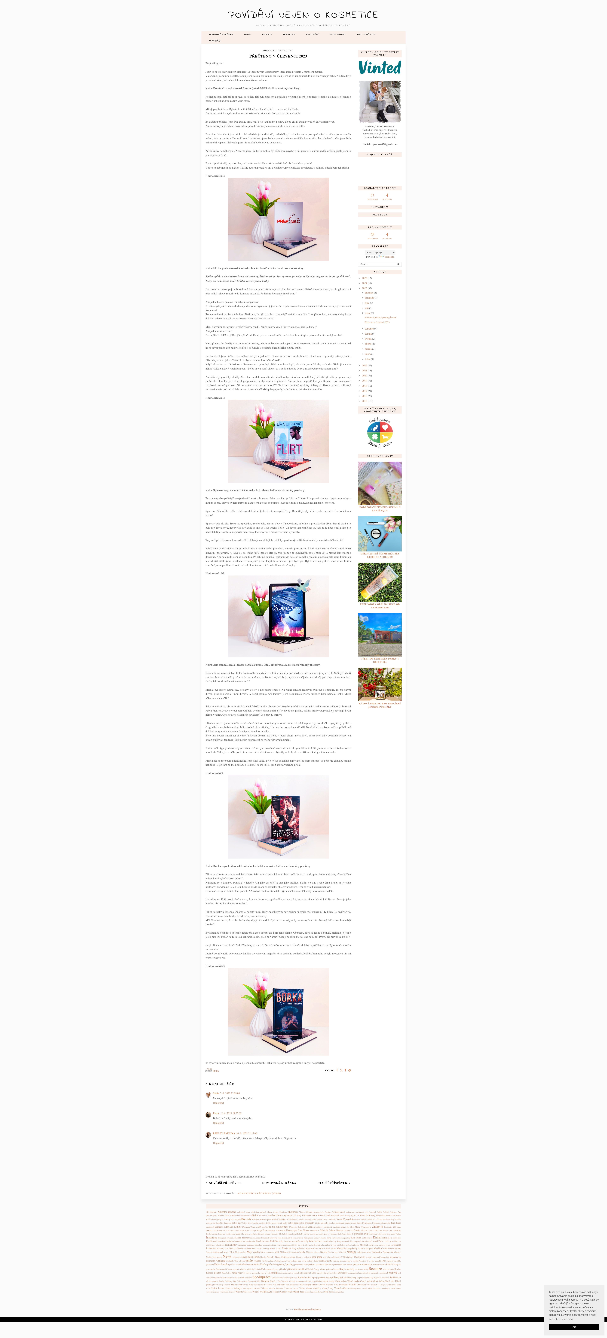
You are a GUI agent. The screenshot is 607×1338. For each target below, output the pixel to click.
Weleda (239, 1291)
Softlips (229, 1277)
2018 (364, 385)
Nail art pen (333, 1252)
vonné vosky (396, 1288)
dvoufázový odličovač (323, 1226)
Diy (259, 1226)
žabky (336, 1291)
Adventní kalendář (227, 1211)
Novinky (270, 1256)
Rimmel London (213, 1272)
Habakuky (397, 1230)
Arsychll (372, 1212)
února (368, 353)
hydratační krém (361, 1233)
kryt (335, 1241)
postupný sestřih (379, 1264)
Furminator (314, 1230)
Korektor (260, 1241)
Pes (384, 1260)
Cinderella (369, 1219)
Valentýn (238, 1288)
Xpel (270, 1291)
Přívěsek (309, 1269)
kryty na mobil (343, 1241)
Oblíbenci (285, 1256)
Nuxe (277, 1256)
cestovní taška (359, 1219)
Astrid (386, 1211)
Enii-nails (388, 1226)
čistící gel (236, 1222)
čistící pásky (282, 1222)
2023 (364, 288)
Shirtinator (342, 1272)
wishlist (264, 1291)
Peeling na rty (325, 1260)
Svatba (221, 1281)
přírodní (282, 1269)
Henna (267, 1233)
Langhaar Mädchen (254, 1244)
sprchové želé (323, 1277)
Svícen (240, 1281)
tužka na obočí (318, 1284)
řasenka (275, 1272)
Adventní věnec (243, 1212)
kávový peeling (344, 1237)
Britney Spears (266, 1219)
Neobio (209, 1257)
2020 (364, 375)
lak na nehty (231, 1244)
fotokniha (271, 1230)
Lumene (382, 1244)
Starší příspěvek (332, 1183)
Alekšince (283, 1212)
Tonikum (281, 1284)
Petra (216, 1113)
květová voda (365, 1241)
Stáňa (216, 1093)
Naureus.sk (388, 1251)
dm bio (265, 1226)
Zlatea (320, 1291)
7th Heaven (211, 1211)
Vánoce (264, 1288)
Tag (279, 1281)
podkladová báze (301, 1264)
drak (299, 1226)
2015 (364, 401)
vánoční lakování (276, 1288)
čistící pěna (293, 1222)
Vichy (302, 1288)
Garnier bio (348, 1230)
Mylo (308, 1252)
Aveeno (221, 1215)
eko (347, 1226)
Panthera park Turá (282, 1260)
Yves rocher (293, 1291)
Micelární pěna (367, 1248)
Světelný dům (230, 1281)
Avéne (226, 1215)
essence (209, 1230)
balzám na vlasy (294, 1215)
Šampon (265, 1281)
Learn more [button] (567, 1319)
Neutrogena (217, 1257)
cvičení (209, 1222)
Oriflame (220, 1260)
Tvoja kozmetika (341, 1284)
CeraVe (339, 1219)
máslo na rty (303, 1248)
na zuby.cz (315, 1252)
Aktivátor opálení (258, 1212)
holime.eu (314, 1233)
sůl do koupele (212, 1281)
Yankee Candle (280, 1291)
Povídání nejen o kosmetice (303, 15)
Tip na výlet (236, 1284)
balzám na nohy (265, 1215)
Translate (389, 256)
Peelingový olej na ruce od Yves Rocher (380, 605)
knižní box (396, 1237)
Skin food (366, 1272)
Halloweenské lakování (215, 1233)
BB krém (340, 1215)
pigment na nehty (393, 1260)
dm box (272, 1226)
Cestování (312, 34)
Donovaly (293, 1226)
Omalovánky (359, 1256)
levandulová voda (329, 1244)
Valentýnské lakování (252, 1288)
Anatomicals (318, 1212)
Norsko (263, 1257)
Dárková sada (350, 1222)
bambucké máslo (309, 1215)
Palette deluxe (268, 1260)
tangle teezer (328, 1281)
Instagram (222, 1237)
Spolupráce (261, 1276)
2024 (364, 283)
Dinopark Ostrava (249, 1226)
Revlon (397, 1269)
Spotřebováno (304, 1277)
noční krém (253, 1256)
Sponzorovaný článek (280, 1277)
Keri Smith (356, 1237)
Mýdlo (302, 1251)
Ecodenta (336, 1226)
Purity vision (319, 1269)
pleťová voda (234, 1264)
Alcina (275, 1212)
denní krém (396, 1222)
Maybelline (342, 1248)
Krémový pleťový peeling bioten (380, 317)
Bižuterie (210, 1219)
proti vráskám (240, 1269)
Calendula (281, 1219)
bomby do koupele (232, 1219)
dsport (304, 1226)
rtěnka (234, 1272)
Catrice (324, 1219)
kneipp (369, 1237)
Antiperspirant (338, 1211)
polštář (349, 1264)
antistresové (351, 1212)
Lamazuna (242, 1244)
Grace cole (387, 1230)
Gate (370, 1230)
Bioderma (380, 1215)
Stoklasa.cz (395, 1277)
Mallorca (232, 1248)
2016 (364, 395)
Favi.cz (233, 1230)
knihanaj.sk (386, 1237)
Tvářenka (329, 1284)
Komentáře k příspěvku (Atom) (259, 1193)
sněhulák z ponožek (379, 1272)
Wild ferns (247, 1291)
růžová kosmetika (253, 1272)
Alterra (302, 1212)
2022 (364, 365)
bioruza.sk (390, 1215)
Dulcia (310, 1226)
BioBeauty (370, 1215)
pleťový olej (272, 1264)
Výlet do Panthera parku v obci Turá (380, 660)
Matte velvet (330, 1248)
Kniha (216, 1071)
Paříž (316, 1260)
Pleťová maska (221, 1264)
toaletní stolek (259, 1284)
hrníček (334, 1233)
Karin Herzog (332, 1237)
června (368, 333)
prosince (369, 292)
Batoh (333, 1215)
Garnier (339, 1230)
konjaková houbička (226, 1241)
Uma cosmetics (372, 1284)
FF (251, 1230)
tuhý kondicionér (292, 1284)
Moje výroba (253, 1251)
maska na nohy (263, 1248)
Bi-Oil (356, 1215)
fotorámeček (281, 1230)
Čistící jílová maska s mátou (253, 1222)
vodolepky (385, 1288)
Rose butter (226, 1272)
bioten (398, 1215)
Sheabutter (332, 1272)
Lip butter (341, 1244)
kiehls (364, 1237)
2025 (364, 278)
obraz (292, 1256)
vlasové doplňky (313, 1288)
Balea (255, 1215)
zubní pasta (328, 1291)
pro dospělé (210, 1269)
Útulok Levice (217, 1288)
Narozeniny (377, 1251)
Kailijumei (308, 1237)
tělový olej (389, 1281)
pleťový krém (260, 1264)
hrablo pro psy (324, 1233)
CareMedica (292, 1219)
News (247, 34)
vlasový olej (327, 1288)
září (367, 307)
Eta (215, 1230)
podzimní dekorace (324, 1264)
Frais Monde (303, 1230)
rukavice (241, 1272)
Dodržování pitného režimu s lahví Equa (380, 509)
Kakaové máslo (319, 1237)
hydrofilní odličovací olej (379, 1233)
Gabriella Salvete (327, 1230)
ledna (367, 359)
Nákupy (351, 1252)
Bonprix (246, 1219)
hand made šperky (233, 1233)
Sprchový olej (349, 1277)
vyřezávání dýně (226, 1291)
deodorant (210, 1226)
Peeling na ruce (339, 1260)
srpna (367, 313)
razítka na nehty (361, 1269)
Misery (226, 1252)
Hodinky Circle (302, 1233)
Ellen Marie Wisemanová (360, 1226)
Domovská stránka (221, 34)
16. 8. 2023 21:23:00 (231, 1113)
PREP (389, 1264)
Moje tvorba (337, 34)
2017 (364, 390)
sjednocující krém (355, 1272)
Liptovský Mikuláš (359, 1244)
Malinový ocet (223, 1248)
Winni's (255, 1291)
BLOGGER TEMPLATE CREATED (299, 1319)
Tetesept (226, 1284)
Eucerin (220, 1230)
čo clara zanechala (336, 1222)
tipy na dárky (247, 1284)
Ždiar (341, 1291)
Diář (226, 1226)
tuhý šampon (305, 1284)
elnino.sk (377, 1226)
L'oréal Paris (377, 1241)
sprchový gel (336, 1277)
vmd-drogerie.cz (354, 1288)
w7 (234, 1291)
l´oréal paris (389, 1241)
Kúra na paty (354, 1241)
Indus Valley (396, 1233)
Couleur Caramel (382, 1219)
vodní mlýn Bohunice (371, 1288)
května (368, 338)
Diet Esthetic (235, 1226)
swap (245, 1281)
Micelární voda (380, 1248)
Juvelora (299, 1237)
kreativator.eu (289, 1241)
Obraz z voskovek (303, 1257)
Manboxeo (241, 1248)
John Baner (282, 1237)
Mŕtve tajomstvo (267, 1252)
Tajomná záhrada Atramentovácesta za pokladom (301, 1281)
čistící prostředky (306, 1222)
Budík (274, 1219)
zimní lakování (311, 1291)
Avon (232, 1215)
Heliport (261, 1233)
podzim (311, 1264)
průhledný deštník (254, 1269)
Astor (379, 1211)
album (269, 1212)
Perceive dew (364, 1260)
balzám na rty (279, 1215)
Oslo (236, 1260)
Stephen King (367, 1277)
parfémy (310, 1260)
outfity (249, 1260)
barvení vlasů (324, 1215)
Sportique (293, 1277)
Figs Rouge (257, 1230)
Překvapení (266, 1269)
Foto (265, 1230)
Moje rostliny (240, 1252)
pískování (210, 1264)
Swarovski (252, 1281)
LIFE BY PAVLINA (224, 1133)
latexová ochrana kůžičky (287, 1244)
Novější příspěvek (225, 1183)
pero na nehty (376, 1260)
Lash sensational (269, 1244)
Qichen (336, 1269)
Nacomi (323, 1251)
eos (394, 1226)
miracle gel (218, 1251)
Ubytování (361, 1284)
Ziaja (302, 1291)
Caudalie (331, 1219)
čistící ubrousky (321, 1222)
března (368, 348)
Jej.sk (252, 1237)
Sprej (314, 1277)
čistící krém (271, 1222)
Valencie (229, 1288)
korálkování (250, 1241)
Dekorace (376, 1222)
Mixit (232, 1252)
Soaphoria (392, 1272)
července (369, 328)
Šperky (273, 1281)
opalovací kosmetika (380, 1257)
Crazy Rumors (395, 1219)
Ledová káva (316, 1244)
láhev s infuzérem (216, 1244)
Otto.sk (242, 1260)
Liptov (348, 1244)
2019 (364, 380)
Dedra (359, 1222)
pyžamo (329, 1269)
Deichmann (366, 1222)
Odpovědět (218, 1102)
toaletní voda (271, 1284)
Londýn (370, 1244)
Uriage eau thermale (388, 1284)
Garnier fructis (360, 1230)
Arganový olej (362, 1212)
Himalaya (292, 1233)
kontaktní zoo (239, 1241)
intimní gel (231, 1237)
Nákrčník (342, 1252)
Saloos (313, 1272)
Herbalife (275, 1233)
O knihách (215, 40)
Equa (399, 1226)
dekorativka (385, 1222)
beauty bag (349, 1215)
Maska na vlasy (289, 1248)
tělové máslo (340, 1281)
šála (259, 1281)
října (367, 302)
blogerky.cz (219, 1219)
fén (237, 1230)
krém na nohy (302, 1241)
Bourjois (255, 1219)
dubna (368, 343)
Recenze (267, 34)
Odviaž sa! (348, 1256)
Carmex (301, 1219)
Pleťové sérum (246, 1264)
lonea (376, 1244)
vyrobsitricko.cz (212, 1291)
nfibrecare (237, 1257)
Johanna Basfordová (269, 1237)
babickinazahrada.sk (243, 1215)
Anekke (328, 1212)
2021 (364, 370)
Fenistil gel (244, 1230)
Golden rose (377, 1230)
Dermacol (219, 1226)
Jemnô (258, 1237)
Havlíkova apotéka (249, 1233)
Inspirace (289, 34)
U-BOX (352, 1284)
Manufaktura (251, 1248)
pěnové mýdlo (352, 1260)
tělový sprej (218, 1284)
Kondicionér (211, 1241)
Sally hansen (304, 1272)
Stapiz (359, 1277)
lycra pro (389, 1244)
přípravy (275, 1269)
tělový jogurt (366, 1281)
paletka (257, 1260)
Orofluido (230, 1260)
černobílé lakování (223, 1222)
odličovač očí (337, 1257)
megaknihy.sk (353, 1248)
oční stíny (327, 1257)
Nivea (244, 1256)
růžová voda (265, 1272)
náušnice (397, 1252)
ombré (368, 1257)
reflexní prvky (388, 1269)
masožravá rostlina (317, 1248)
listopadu (369, 297)
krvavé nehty (328, 1241)
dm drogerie (282, 1226)
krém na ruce (315, 1241)
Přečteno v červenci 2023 (377, 322)
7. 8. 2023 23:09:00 (230, 1093)
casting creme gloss (313, 1219)
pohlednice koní (339, 1264)
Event (226, 1230)
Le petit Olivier (304, 1244)
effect (343, 1226)
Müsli (277, 1252)
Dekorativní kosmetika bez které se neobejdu (380, 555)
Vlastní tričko (340, 1288)
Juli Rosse (291, 1237)
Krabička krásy (277, 1241)
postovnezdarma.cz (362, 1264)
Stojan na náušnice (381, 1277)
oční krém (317, 1256)
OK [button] (574, 1327)
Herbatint (283, 1233)
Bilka (362, 1215)
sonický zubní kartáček (242, 1277)
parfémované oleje (298, 1260)
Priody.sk (396, 1264)
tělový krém (378, 1281)
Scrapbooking (322, 1272)
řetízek (282, 1272)
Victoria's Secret (291, 1288)
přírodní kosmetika (296, 1269)
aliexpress (293, 1211)
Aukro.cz (393, 1212)
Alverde (308, 1211)
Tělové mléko (353, 1281)
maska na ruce (276, 1248)
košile (267, 1241)
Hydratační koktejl (345, 1233)
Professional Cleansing (225, 1269)
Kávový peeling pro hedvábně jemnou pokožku (380, 705)
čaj (214, 1222)
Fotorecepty (291, 1230)
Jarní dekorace (243, 1237)
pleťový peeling (286, 1264)
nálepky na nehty (364, 1252)
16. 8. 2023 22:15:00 (246, 1133)
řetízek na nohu (291, 1272)
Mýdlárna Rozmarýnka (289, 1252)
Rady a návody (365, 34)
